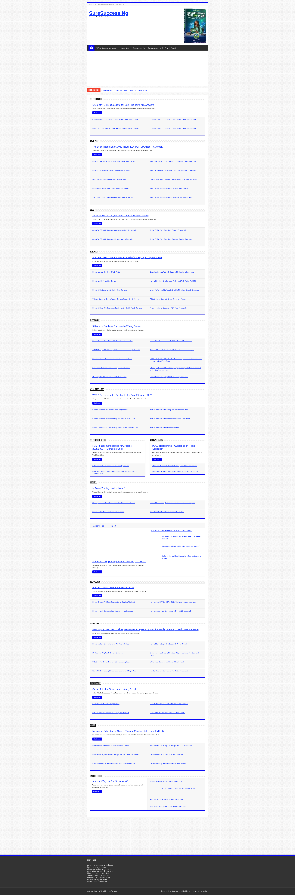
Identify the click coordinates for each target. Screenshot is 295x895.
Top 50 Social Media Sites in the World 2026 (166, 781)
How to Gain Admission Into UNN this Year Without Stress (171, 341)
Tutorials (173, 48)
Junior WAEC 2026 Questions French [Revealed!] (168, 230)
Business (93, 482)
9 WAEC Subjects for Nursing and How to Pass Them (169, 410)
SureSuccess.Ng (108, 13)
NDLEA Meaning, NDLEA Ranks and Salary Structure (169, 704)
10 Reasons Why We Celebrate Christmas (107, 653)
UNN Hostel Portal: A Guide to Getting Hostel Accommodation (174, 466)
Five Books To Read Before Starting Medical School (111, 368)
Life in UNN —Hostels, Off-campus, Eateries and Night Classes (115, 671)
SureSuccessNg (178, 891)
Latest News (125, 48)
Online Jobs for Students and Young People (114, 689)
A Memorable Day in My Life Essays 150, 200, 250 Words (171, 746)
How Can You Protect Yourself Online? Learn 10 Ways (112, 359)
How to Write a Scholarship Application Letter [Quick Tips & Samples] (117, 308)
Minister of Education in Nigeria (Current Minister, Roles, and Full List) (128, 731)
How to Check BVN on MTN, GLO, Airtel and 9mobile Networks (173, 602)
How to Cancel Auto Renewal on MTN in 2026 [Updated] (170, 611)
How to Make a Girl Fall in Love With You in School (110, 644)
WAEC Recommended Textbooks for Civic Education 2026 (122, 395)
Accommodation (156, 440)
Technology (95, 582)
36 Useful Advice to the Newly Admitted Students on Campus (172, 350)
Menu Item (91, 48)
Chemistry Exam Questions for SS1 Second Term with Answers (115, 119)
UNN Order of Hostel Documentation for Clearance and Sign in (175, 471)
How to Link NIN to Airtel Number (104, 281)
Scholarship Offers (139, 48)
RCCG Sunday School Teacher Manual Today (178, 788)
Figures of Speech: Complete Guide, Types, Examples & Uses (124, 90)
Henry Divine (202, 891)
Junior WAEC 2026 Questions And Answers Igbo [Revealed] (114, 230)
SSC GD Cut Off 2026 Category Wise (105, 704)
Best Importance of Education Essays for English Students (113, 763)
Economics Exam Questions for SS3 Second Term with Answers (173, 119)
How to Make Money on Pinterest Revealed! (108, 512)
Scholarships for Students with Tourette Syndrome (110, 466)
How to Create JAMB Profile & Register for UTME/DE (111, 170)
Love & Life (94, 623)
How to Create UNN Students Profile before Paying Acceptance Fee (127, 257)
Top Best (112, 526)
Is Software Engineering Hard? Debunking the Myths (119, 561)
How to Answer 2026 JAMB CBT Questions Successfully (112, 341)
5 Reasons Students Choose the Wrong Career (116, 326)
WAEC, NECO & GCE (97, 389)
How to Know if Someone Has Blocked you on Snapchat (112, 611)
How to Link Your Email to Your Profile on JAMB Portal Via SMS (173, 281)
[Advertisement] (147, 69)
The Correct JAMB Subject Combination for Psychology (112, 197)
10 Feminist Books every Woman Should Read (167, 662)
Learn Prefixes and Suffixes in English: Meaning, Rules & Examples (174, 290)
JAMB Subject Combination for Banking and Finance (169, 188)
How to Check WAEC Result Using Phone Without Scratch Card (115, 428)
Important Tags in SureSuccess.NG (110, 781)
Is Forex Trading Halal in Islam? (108, 488)
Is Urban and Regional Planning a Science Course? (181, 546)
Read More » (97, 113)
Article (93, 725)
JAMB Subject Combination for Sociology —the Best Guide (171, 197)
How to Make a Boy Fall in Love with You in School (168, 644)
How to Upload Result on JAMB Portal (106, 272)
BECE (92, 210)
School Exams (96, 99)
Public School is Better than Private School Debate (110, 746)
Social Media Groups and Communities (110, 4)
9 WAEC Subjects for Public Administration (165, 428)
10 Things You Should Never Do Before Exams (109, 377)
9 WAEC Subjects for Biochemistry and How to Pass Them (113, 419)
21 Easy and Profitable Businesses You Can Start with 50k (113, 503)
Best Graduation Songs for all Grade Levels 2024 (168, 806)
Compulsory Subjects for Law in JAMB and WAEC (110, 188)
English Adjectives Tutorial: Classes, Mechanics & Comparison (172, 272)
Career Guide (98, 526)
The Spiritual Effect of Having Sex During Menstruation (170, 671)
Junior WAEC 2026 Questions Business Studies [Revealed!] (171, 239)
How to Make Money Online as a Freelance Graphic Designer (172, 503)
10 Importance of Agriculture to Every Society (166, 754)
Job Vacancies (153, 48)
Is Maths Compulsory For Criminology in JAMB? (109, 179)
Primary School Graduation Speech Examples (166, 799)
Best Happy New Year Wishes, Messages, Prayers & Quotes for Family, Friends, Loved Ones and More (145, 629)
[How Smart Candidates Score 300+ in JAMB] (195, 26)
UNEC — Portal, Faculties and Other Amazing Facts (111, 662)
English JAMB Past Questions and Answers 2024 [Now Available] (173, 179)
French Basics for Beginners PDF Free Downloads (168, 308)
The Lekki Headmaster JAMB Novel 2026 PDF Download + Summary (127, 146)
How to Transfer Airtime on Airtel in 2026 (113, 587)
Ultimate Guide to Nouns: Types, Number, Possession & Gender (115, 299)
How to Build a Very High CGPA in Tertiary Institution (169, 377)
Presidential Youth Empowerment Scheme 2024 (167, 713)
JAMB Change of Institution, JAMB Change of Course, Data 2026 (116, 350)
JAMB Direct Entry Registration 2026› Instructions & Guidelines (173, 170)
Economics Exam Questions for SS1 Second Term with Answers (173, 128)
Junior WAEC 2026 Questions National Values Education (112, 239)
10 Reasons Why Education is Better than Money (168, 763)
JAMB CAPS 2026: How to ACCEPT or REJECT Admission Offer (173, 161)
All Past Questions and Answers (106, 48)
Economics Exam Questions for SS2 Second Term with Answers (115, 128)
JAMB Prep (164, 48)
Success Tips (95, 320)
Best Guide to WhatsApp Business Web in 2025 (167, 512)
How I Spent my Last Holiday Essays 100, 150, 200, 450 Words (115, 754)
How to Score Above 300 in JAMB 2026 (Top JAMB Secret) (113, 161)
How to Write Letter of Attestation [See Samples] (109, 290)
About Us (91, 4)
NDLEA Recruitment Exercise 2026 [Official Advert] (110, 713)
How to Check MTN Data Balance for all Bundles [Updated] (113, 602)
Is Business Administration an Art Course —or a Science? (171, 531)
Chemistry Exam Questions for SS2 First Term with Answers (123, 105)
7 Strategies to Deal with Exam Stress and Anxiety (168, 299)
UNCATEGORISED (96, 776)
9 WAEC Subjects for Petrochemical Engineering (110, 410)
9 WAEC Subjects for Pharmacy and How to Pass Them (170, 419)
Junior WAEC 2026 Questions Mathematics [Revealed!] (120, 215)
